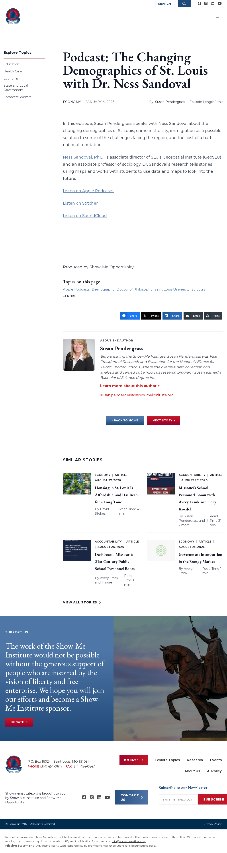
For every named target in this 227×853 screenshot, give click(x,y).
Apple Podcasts (76, 289)
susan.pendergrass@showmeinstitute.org (137, 395)
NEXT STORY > (164, 420)
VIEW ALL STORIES (80, 602)
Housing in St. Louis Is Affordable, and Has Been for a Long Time (116, 494)
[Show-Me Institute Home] (13, 16)
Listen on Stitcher (81, 203)
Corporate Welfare (18, 97)
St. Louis (198, 289)
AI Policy (214, 771)
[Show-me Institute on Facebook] (199, 3)
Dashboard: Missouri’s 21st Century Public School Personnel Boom (115, 561)
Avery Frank (109, 578)
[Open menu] (217, 16)
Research (195, 760)
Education (11, 64)
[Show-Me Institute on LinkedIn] (212, 3)
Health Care (13, 71)
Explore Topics (167, 760)
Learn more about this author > (130, 386)
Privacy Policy (213, 824)
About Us (192, 771)
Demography (103, 289)
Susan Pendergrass (170, 102)
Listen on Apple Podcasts (88, 190)
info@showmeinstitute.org (129, 841)
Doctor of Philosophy (134, 289)
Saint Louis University (172, 289)
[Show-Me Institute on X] (205, 3)
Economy (11, 78)
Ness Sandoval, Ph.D (83, 157)
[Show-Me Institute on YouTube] (220, 3)
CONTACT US (130, 797)
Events (216, 760)
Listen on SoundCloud (85, 215)
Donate (17, 722)
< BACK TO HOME (125, 420)
